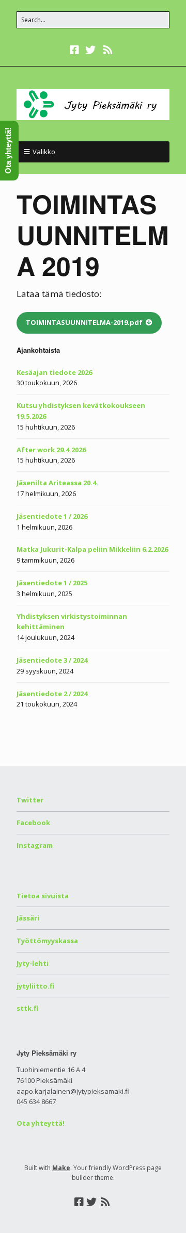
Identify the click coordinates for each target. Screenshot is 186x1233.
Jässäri (28, 918)
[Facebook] (75, 50)
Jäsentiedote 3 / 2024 (52, 660)
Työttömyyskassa (47, 940)
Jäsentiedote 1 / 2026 (52, 516)
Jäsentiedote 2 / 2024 (52, 693)
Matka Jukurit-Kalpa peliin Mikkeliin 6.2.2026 (92, 549)
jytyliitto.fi (35, 986)
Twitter (30, 799)
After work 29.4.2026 (51, 449)
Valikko (44, 151)
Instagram (35, 845)
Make (61, 1167)
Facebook (33, 822)
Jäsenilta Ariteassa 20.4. (57, 482)
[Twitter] (90, 50)
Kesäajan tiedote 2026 (54, 372)
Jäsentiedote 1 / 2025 (52, 582)
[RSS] (108, 50)
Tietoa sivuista (43, 895)
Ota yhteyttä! (41, 1123)
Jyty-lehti (33, 963)
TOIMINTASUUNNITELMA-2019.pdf (84, 322)
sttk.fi (27, 1008)
